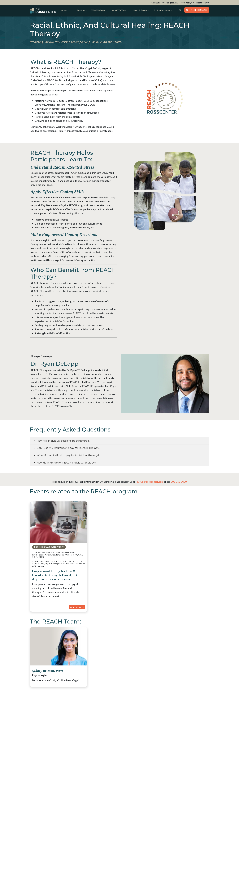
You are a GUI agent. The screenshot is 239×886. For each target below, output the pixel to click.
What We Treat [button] (119, 10)
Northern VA (202, 2)
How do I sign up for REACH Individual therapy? (66, 462)
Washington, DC (170, 2)
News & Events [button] (140, 10)
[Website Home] (43, 10)
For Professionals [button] (162, 10)
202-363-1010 (179, 481)
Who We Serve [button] (98, 10)
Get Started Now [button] (196, 10)
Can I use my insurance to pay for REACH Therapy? (68, 448)
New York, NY (187, 2)
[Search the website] (180, 10)
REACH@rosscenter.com (149, 481)
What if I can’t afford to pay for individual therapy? (68, 455)
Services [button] (81, 10)
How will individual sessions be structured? (63, 440)
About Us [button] (66, 10)
